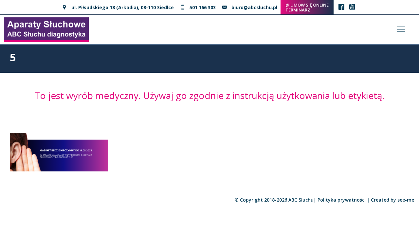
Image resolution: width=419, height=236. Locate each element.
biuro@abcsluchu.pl (254, 7)
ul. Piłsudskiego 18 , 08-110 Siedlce (122, 7)
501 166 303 (203, 7)
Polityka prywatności (342, 200)
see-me (405, 200)
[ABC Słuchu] (46, 28)
